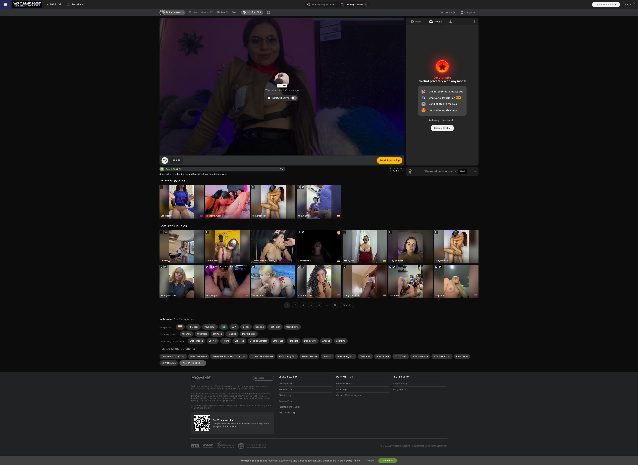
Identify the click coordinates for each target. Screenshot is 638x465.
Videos (207, 12)
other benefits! (448, 120)
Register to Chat (442, 128)
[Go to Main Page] (27, 4)
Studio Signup (342, 389)
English (261, 378)
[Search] (342, 4)
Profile (193, 12)
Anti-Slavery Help (287, 413)
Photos (222, 12)
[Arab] (223, 327)
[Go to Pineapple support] (241, 446)
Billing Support (400, 389)
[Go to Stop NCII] (257, 446)
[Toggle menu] (5, 4)
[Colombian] (180, 327)
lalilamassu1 (167, 319)
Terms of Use (285, 389)
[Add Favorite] (164, 160)
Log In (628, 4)
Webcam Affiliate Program (348, 395)
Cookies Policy (286, 401)
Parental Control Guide (289, 407)
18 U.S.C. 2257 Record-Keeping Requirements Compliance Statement (413, 446)
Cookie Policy (352, 460)
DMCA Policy (285, 395)
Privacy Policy (285, 384)
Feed (234, 12)
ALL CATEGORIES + (193, 363)
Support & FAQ (400, 384)
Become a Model (344, 384)
